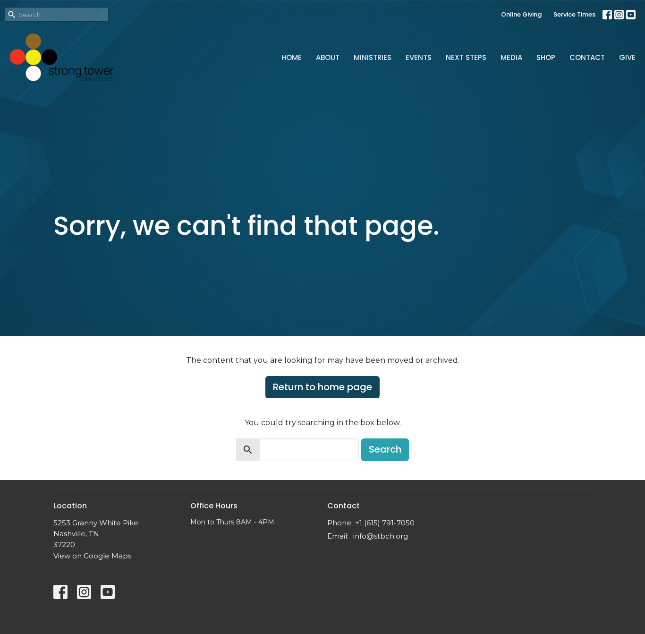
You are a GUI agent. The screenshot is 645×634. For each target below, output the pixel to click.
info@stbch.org (380, 535)
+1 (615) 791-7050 (385, 522)
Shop (545, 57)
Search (385, 449)
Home (291, 57)
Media (511, 57)
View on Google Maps (92, 555)
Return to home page (322, 387)
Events (419, 57)
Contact (587, 57)
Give (627, 57)
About (327, 57)
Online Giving (521, 14)
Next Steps (466, 57)
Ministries (372, 57)
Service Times (574, 14)
